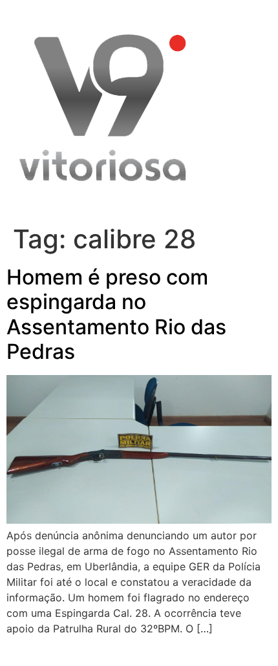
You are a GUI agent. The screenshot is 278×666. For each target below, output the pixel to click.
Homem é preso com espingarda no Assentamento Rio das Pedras (116, 314)
